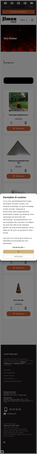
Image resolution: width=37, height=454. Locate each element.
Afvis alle (18, 256)
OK (18, 252)
